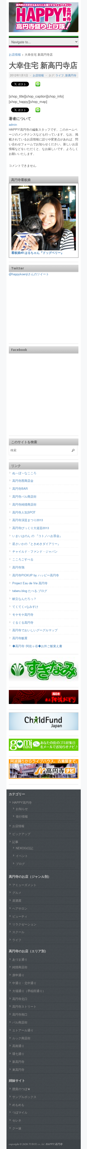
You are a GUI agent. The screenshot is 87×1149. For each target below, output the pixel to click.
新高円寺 (70, 75)
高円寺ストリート (24, 1006)
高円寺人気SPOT (23, 512)
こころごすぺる (22, 559)
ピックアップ (21, 834)
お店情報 (38, 75)
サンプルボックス (24, 1097)
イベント (22, 855)
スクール (18, 932)
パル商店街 (19, 1022)
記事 (15, 842)
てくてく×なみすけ (25, 606)
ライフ (59, 75)
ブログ (20, 863)
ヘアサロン (19, 908)
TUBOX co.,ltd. (37, 1144)
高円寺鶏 (18, 567)
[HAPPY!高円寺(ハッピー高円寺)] (43, 28)
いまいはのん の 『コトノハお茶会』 (37, 536)
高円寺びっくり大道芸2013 (30, 528)
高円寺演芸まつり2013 (27, 520)
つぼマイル (19, 1112)
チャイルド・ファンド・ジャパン (35, 551)
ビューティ (19, 916)
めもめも (18, 1104)
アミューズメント (24, 885)
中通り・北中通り (24, 983)
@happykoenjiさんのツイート (29, 274)
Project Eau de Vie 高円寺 (30, 583)
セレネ (16, 1120)
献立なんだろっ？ (24, 598)
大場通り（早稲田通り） (28, 991)
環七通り (18, 1053)
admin (13, 124)
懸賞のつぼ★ (21, 1089)
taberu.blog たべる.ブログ (29, 590)
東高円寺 (18, 1069)
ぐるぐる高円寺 (22, 622)
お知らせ (22, 808)
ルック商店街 (21, 1038)
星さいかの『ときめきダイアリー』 (36, 543)
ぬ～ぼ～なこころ (24, 473)
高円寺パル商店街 (24, 496)
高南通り (18, 1046)
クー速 (16, 1128)
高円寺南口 (19, 1014)
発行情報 (22, 816)
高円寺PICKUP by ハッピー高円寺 (35, 575)
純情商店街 (19, 967)
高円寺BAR (20, 488)
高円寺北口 (19, 998)
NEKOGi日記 (24, 848)
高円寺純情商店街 (24, 504)
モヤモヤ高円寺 (22, 614)
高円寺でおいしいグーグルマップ (35, 630)
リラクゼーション (24, 924)
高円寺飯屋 (19, 638)
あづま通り (19, 959)
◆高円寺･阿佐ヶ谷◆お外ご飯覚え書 (37, 646)
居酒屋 (16, 900)
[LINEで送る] (37, 84)
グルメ (16, 892)
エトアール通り (22, 1030)
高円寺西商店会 (22, 480)
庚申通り (18, 975)
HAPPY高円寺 (22, 802)
